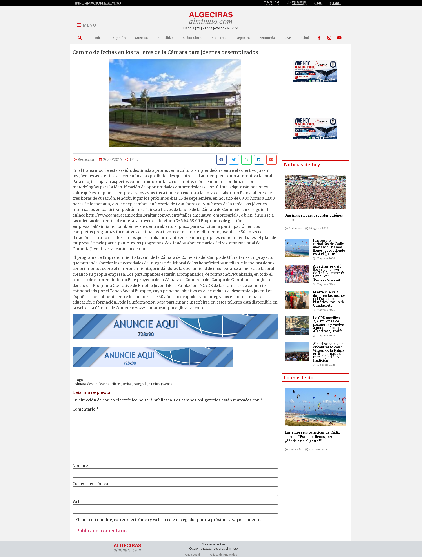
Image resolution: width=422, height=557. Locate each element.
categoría (140, 384)
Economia (267, 38)
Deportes (243, 38)
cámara (80, 384)
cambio (154, 384)
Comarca (219, 38)
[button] (79, 37)
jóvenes (166, 384)
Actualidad (165, 38)
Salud (304, 38)
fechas (127, 384)
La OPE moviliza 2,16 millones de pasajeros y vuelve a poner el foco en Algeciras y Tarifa (328, 324)
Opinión (119, 38)
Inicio (99, 38)
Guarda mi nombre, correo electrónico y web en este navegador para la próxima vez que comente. (168, 520)
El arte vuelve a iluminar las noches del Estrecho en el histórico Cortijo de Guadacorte (329, 298)
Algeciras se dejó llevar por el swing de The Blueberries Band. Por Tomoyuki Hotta (329, 273)
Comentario (86, 409)
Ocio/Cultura (192, 38)
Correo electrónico (90, 484)
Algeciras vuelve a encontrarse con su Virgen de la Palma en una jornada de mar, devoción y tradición (329, 352)
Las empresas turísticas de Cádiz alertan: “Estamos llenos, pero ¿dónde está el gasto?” (329, 247)
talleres (115, 384)
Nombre (80, 466)
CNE (287, 38)
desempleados (98, 384)
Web (76, 502)
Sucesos (141, 38)
